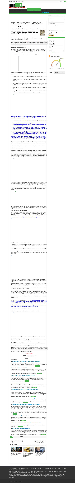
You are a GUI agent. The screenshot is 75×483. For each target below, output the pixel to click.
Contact (22, 1)
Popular (56, 72)
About (19, 1)
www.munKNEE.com (37, 41)
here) (36, 355)
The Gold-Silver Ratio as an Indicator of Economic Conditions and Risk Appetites (28, 455)
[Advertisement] (28, 18)
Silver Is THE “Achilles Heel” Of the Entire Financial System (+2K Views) (17, 441)
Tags (62, 72)
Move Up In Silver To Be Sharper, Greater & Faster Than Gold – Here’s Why (25, 389)
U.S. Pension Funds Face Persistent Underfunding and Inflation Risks (39, 453)
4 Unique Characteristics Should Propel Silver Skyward (21, 415)
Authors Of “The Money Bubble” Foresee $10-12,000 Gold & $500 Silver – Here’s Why (26, 422)
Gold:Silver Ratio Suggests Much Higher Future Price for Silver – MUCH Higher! (26, 404)
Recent (50, 72)
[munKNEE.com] (17, 5)
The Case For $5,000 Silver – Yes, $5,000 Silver (20, 367)
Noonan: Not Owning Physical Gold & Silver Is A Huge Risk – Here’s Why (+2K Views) (39, 441)
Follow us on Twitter (45, 12)
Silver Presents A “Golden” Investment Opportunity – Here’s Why (23, 375)
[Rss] (58, 1)
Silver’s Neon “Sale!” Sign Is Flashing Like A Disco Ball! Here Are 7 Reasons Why (26, 361)
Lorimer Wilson (28, 41)
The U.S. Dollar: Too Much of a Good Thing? (16, 454)
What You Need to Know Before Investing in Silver (21, 428)
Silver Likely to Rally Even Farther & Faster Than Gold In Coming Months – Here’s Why (27, 398)
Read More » (39, 373)
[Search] (65, 1)
